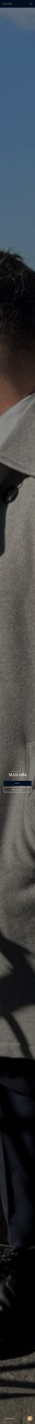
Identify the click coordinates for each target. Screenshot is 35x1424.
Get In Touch (17, 789)
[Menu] (31, 4)
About (17, 783)
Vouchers (9, 1418)
